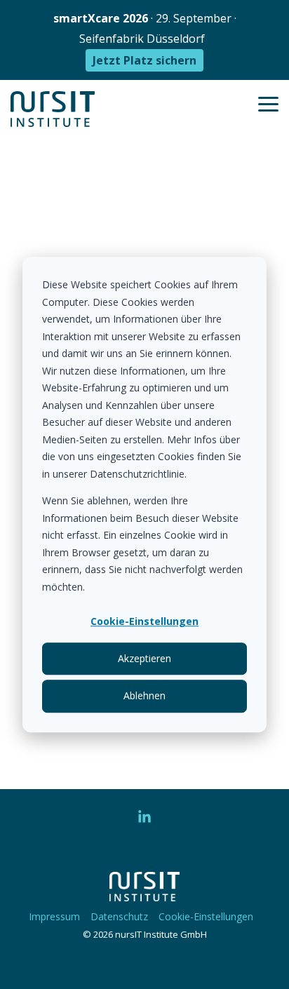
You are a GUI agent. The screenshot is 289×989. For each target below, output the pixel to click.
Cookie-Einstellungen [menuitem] (206, 916)
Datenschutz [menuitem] (119, 916)
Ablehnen (144, 695)
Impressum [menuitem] (54, 916)
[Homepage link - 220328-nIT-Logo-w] (144, 893)
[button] (268, 103)
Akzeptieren (144, 658)
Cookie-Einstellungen (144, 621)
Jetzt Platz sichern (144, 60)
